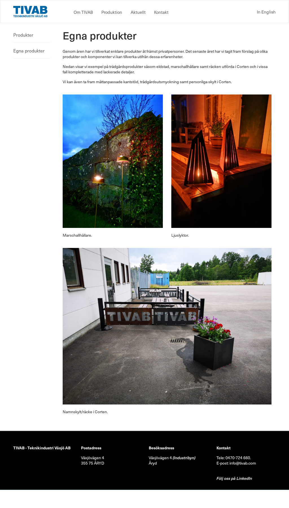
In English (266, 12)
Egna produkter (29, 50)
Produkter (23, 34)
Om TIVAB (83, 12)
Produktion (111, 12)
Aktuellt (138, 12)
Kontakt (161, 12)
